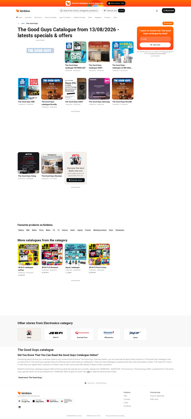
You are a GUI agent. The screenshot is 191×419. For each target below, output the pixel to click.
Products (107, 17)
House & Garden (51, 17)
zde (88, 371)
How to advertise (157, 396)
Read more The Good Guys (30, 377)
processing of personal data (157, 53)
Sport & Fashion (65, 17)
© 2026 (74, 416)
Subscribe (169, 23)
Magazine (98, 17)
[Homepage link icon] (85, 383)
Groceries (28, 17)
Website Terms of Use (94, 416)
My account (169, 10)
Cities (115, 17)
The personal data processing (115, 416)
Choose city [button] (112, 10)
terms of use (167, 52)
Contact (127, 399)
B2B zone (154, 399)
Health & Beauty (79, 17)
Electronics (38, 17)
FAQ (125, 396)
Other (90, 17)
